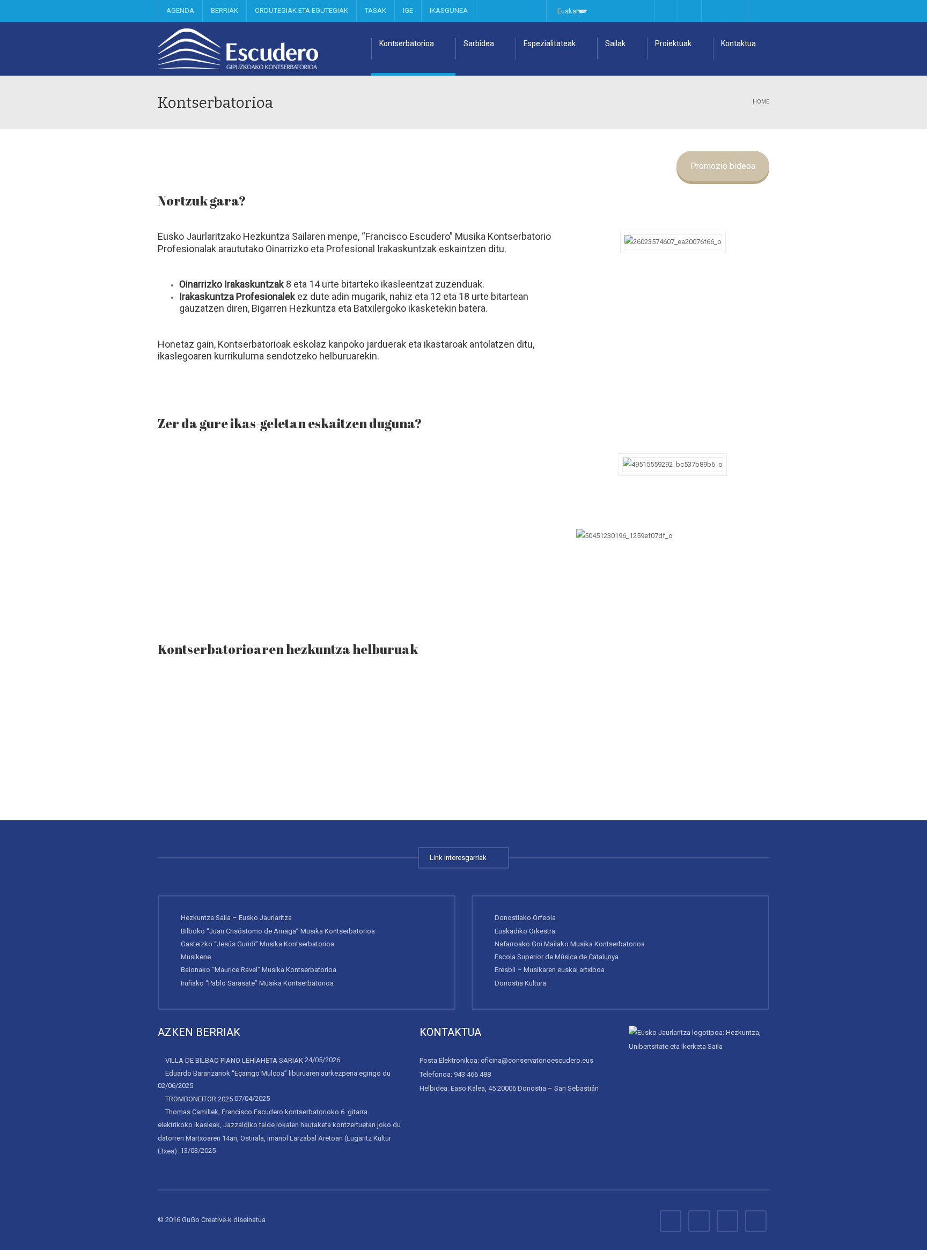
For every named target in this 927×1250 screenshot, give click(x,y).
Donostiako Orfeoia (525, 918)
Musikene (196, 957)
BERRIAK (224, 10)
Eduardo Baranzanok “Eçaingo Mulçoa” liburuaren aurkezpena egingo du (278, 1073)
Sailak (615, 43)
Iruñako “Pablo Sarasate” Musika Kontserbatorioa (257, 983)
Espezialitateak (550, 43)
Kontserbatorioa (406, 43)
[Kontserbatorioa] (238, 49)
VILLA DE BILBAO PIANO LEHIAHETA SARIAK (234, 1060)
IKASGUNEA (449, 10)
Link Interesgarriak (460, 858)
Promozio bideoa (722, 166)
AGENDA (180, 10)
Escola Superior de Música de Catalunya (557, 957)
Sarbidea (479, 43)
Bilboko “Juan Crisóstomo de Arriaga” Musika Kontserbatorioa (278, 931)
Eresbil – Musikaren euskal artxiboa (550, 970)
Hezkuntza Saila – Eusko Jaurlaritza (236, 918)
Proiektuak (673, 43)
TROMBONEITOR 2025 (199, 1099)
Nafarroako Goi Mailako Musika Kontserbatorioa (570, 944)
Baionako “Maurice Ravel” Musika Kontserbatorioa (258, 970)
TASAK (375, 10)
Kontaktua (738, 43)
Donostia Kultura (520, 983)
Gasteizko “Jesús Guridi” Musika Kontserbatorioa (257, 944)
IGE (408, 10)
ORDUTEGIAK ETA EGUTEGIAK (301, 10)
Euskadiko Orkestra (525, 931)
